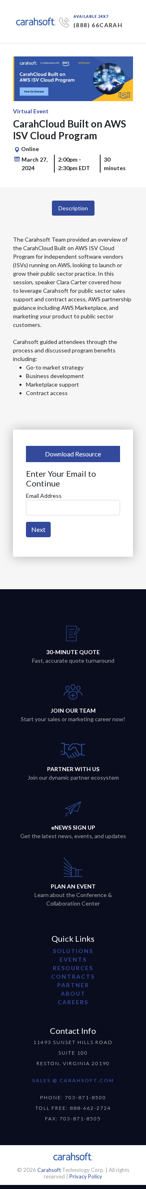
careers (73, 1002)
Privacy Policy (85, 1176)
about (73, 993)
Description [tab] (73, 208)
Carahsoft (49, 1170)
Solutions (73, 950)
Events (73, 959)
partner (73, 984)
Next (38, 529)
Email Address (44, 495)
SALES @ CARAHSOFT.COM (73, 1080)
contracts (73, 976)
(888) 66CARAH (97, 25)
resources (73, 967)
